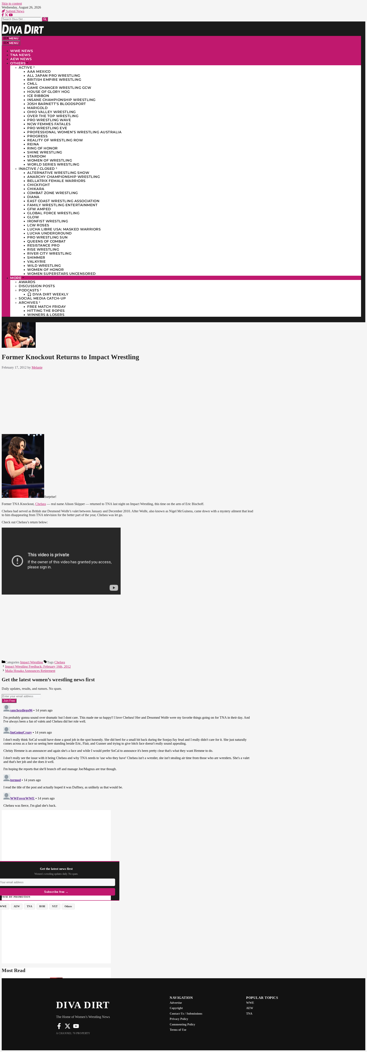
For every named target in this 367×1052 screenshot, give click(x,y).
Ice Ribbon (38, 96)
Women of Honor (45, 270)
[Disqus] (129, 756)
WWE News (21, 51)
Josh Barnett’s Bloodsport (56, 104)
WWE (250, 1002)
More (15, 278)
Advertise (176, 1002)
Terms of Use (178, 1029)
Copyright (176, 1008)
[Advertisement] (129, 401)
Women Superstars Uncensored (61, 274)
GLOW (33, 217)
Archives (28, 303)
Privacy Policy (179, 1019)
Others (17, 63)
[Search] (45, 19)
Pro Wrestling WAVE (49, 120)
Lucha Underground (49, 233)
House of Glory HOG (48, 92)
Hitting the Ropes (46, 311)
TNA (249, 1013)
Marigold (37, 108)
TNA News (20, 55)
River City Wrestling (49, 253)
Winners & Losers (45, 315)
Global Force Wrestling (53, 213)
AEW (249, 1008)
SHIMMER (36, 258)
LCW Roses (38, 225)
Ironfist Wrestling (47, 221)
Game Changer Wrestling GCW (59, 88)
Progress (37, 136)
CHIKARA (35, 189)
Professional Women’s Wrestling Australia (74, 132)
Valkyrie (36, 262)
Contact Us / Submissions (186, 1013)
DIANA (33, 197)
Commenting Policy (182, 1024)
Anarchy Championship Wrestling (63, 177)
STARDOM (36, 156)
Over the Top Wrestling (52, 116)
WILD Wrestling (44, 266)
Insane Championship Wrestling (61, 100)
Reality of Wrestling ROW (55, 140)
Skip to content (12, 3)
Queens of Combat (46, 241)
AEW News (21, 59)
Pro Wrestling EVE (47, 128)
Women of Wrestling (49, 160)
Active (25, 67)
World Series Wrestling (53, 164)
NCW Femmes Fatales (49, 124)
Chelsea (40, 504)
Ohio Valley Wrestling (51, 112)
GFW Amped (39, 209)
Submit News (14, 11)
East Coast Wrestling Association (63, 201)
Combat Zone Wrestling (52, 193)
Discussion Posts (37, 286)
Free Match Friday (46, 307)
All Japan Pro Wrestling (53, 76)
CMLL (32, 84)
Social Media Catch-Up (42, 298)
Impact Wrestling (31, 662)
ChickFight (38, 185)
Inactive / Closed (37, 169)
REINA (33, 144)
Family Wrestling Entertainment (62, 205)
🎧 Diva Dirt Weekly (47, 294)
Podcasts (29, 290)
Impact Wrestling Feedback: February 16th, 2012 (38, 666)
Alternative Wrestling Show (58, 173)
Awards (27, 282)
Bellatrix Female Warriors (56, 181)
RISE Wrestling (43, 249)
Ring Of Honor (42, 148)
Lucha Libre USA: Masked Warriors (64, 229)
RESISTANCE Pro (43, 245)
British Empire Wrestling (54, 80)
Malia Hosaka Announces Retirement (30, 671)
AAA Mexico (39, 72)
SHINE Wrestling (44, 152)
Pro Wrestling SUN (47, 237)
